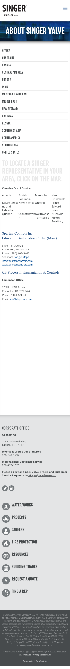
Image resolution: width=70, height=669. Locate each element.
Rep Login (28, 661)
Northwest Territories (42, 216)
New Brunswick (58, 197)
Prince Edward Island (56, 206)
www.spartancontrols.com (17, 264)
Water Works (22, 505)
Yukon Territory (57, 219)
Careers (18, 529)
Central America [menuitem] (12, 72)
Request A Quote (25, 579)
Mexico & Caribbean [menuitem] (14, 94)
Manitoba (41, 195)
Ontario (40, 203)
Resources (20, 554)
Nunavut (57, 214)
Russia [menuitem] (6, 123)
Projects (19, 517)
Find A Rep (20, 591)
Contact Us (9, 434)
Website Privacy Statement (37, 654)
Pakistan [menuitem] (7, 116)
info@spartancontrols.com (17, 260)
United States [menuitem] (11, 152)
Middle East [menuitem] (9, 101)
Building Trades (24, 566)
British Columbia (25, 197)
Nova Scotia (26, 203)
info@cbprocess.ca (21, 299)
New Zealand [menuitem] (10, 109)
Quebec (7, 214)
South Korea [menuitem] (10, 145)
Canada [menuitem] (6, 65)
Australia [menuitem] (8, 58)
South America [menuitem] (11, 138)
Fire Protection (24, 542)
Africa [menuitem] (6, 50)
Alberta (6, 195)
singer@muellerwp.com (42, 475)
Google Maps (21, 257)
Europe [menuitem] (6, 80)
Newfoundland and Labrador (10, 206)
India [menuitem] (5, 87)
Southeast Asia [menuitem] (11, 130)
